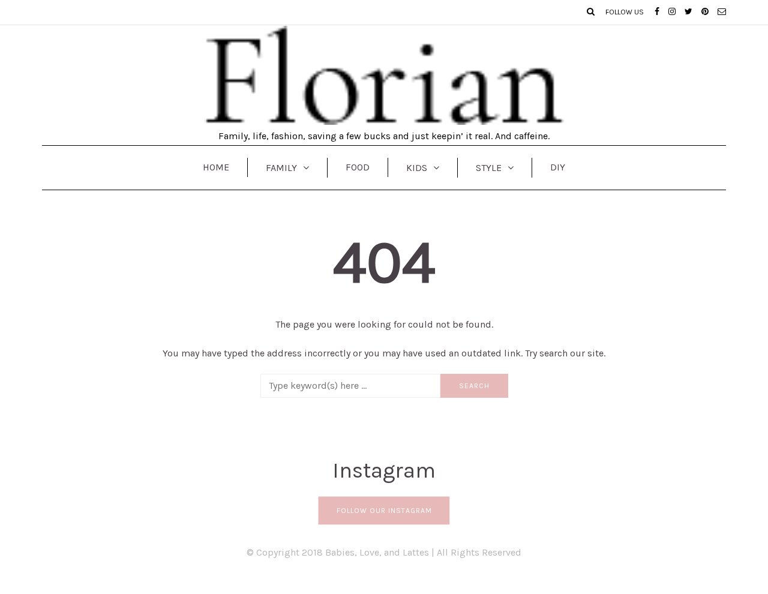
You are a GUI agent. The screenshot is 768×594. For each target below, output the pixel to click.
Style (489, 167)
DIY (557, 167)
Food (358, 167)
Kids (416, 167)
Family (281, 167)
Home (216, 167)
